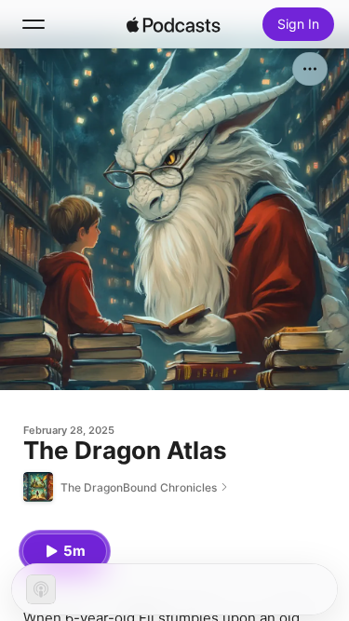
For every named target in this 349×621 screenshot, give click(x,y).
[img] (174, 24)
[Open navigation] (33, 24)
